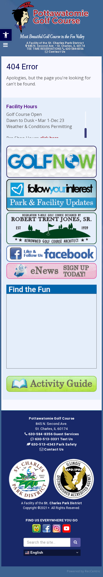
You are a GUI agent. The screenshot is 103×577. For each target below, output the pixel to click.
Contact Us (57, 51)
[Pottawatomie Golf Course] (50, 17)
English (36, 552)
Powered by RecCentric (83, 571)
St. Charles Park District (66, 43)
